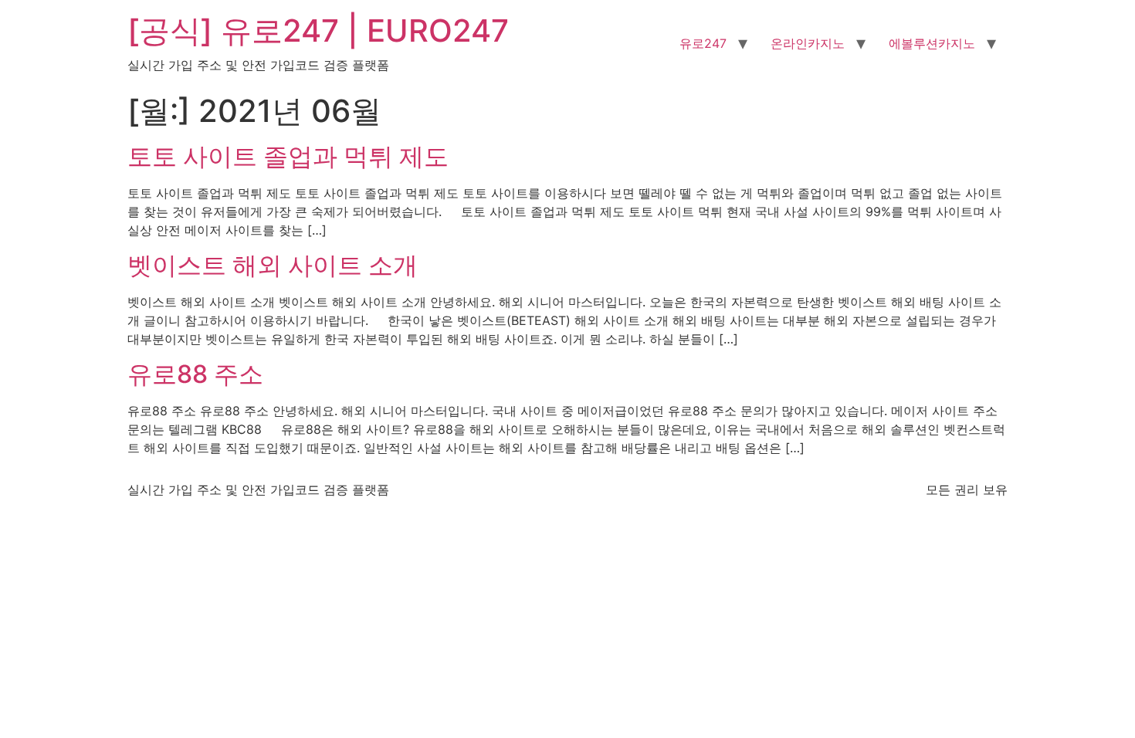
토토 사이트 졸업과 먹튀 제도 (288, 156)
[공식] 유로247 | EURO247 (318, 30)
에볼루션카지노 (932, 43)
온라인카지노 (808, 43)
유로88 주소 (195, 374)
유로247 (703, 43)
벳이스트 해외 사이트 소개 (272, 265)
